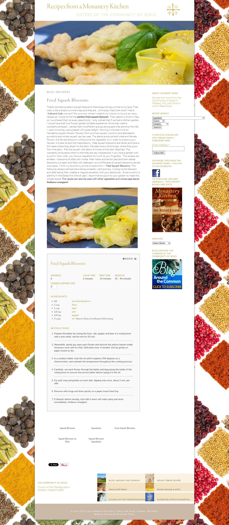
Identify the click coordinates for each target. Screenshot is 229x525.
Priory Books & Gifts (168, 489)
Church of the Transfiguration (54, 487)
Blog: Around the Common (124, 480)
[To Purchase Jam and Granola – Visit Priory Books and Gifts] (167, 231)
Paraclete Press (118, 489)
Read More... (166, 106)
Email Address (160, 144)
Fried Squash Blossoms (68, 100)
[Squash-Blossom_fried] (92, 252)
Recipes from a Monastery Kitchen (88, 6)
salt (73, 311)
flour (74, 304)
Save (65, 464)
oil (73, 318)
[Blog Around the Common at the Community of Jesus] (167, 288)
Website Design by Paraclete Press (114, 514)
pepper (75, 315)
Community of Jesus (163, 100)
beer (74, 308)
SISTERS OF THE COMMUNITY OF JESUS (116, 14)
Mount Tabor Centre (169, 480)
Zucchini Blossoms (81, 301)
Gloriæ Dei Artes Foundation (173, 499)
